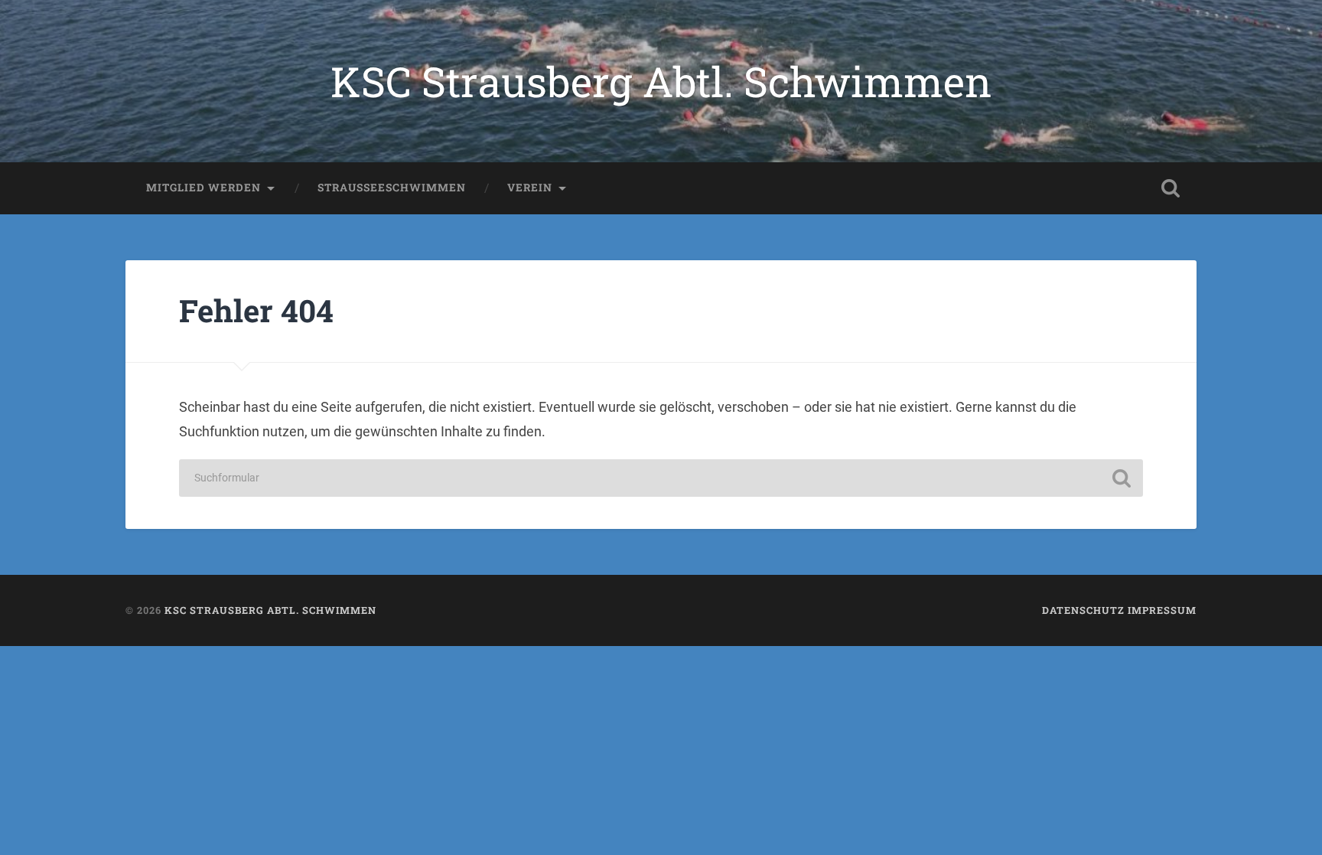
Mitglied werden (203, 187)
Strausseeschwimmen (391, 187)
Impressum (1162, 610)
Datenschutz (1083, 610)
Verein (529, 187)
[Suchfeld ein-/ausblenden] (1171, 188)
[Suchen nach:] (661, 478)
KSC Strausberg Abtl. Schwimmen (661, 81)
